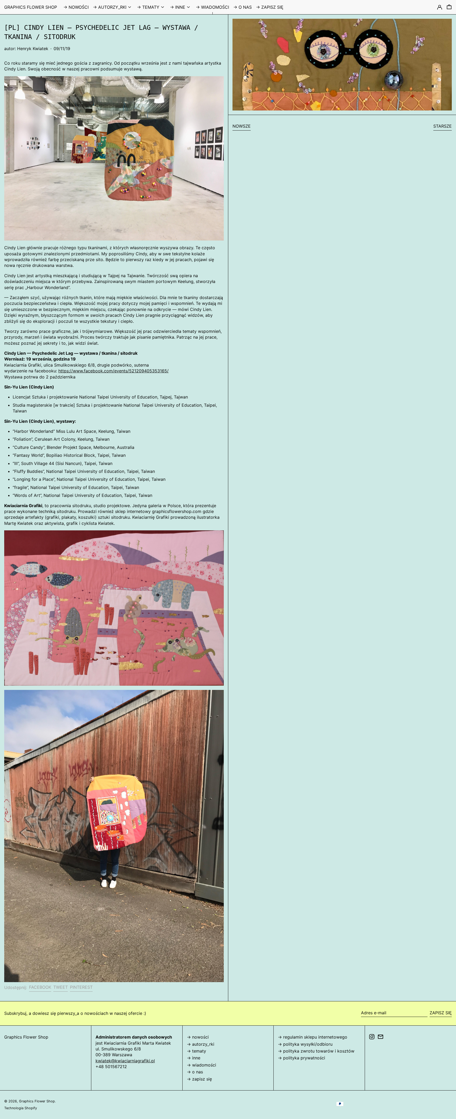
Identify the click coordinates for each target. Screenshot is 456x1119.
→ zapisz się (199, 1079)
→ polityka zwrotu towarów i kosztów (316, 1051)
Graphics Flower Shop (30, 7)
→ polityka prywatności (301, 1057)
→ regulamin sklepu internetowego (312, 1037)
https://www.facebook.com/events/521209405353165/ (113, 370)
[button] (449, 7)
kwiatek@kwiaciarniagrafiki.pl (125, 1060)
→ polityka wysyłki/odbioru (305, 1044)
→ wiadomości (201, 1065)
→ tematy (196, 1051)
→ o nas (195, 1071)
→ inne (193, 1057)
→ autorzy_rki (200, 1044)
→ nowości (198, 1037)
